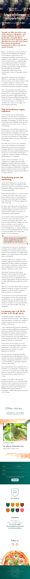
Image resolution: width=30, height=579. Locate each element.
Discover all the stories (15, 413)
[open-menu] (27, 3)
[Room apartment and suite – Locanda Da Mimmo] (17, 510)
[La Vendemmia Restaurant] (12, 510)
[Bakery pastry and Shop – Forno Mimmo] (8, 510)
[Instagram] (17, 544)
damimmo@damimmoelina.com (15, 526)
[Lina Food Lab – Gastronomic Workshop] (22, 510)
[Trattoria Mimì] (12, 505)
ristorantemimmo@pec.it (15, 528)
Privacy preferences (15, 575)
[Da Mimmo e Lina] (3, 3)
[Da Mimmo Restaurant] (8, 505)
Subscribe (15, 480)
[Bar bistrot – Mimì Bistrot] (17, 505)
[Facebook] (13, 544)
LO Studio (16, 576)
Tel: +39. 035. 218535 (15, 524)
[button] (22, 456)
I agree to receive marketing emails (16, 476)
